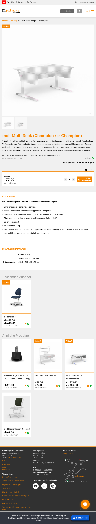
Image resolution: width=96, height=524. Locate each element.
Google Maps (68, 453)
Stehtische (6, 488)
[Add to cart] (25, 324)
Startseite (5, 21)
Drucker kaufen (7, 500)
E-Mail (4, 460)
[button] (65, 179)
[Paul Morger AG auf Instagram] (54, 488)
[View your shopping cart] (79, 11)
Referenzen (6, 469)
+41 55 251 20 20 (14, 458)
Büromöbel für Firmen (10, 503)
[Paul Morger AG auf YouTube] (37, 488)
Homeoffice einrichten (10, 477)
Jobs (4, 467)
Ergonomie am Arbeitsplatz (12, 485)
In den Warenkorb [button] (86, 179)
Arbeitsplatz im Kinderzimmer (13, 481)
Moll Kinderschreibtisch (10, 492)
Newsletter (6, 465)
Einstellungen (81, 518)
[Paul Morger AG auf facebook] (45, 488)
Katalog (14, 21)
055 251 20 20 (86, 2)
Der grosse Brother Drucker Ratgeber (15, 496)
